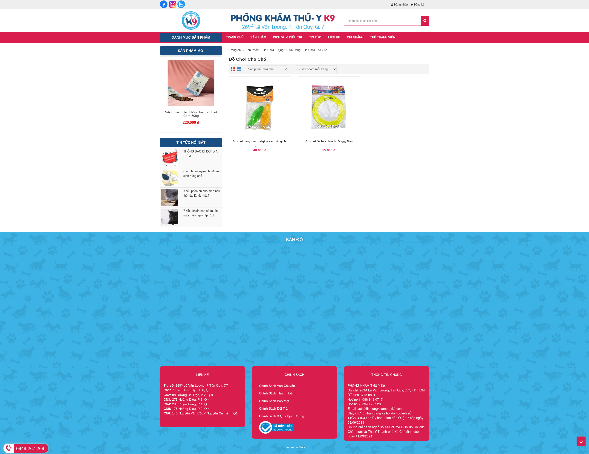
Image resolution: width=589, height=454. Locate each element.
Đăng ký (418, 4)
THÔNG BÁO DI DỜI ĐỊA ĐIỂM (200, 154)
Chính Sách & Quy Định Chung (281, 416)
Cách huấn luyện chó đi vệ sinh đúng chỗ (201, 174)
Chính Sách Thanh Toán (276, 393)
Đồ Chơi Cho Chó (315, 50)
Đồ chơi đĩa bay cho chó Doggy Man (329, 141)
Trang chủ (235, 50)
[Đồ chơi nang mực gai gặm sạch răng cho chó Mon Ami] (260, 107)
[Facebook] (163, 4)
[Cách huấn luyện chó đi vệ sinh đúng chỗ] (168, 177)
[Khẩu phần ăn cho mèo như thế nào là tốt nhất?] (168, 197)
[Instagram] (172, 4)
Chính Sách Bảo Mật (274, 401)
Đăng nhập (400, 4)
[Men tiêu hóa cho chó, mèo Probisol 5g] (201, 83)
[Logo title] (191, 20)
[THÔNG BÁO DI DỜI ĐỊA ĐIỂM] (168, 158)
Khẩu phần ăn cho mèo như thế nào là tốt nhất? (201, 193)
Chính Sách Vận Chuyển (277, 386)
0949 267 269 (30, 448)
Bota (302, 447)
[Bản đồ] (293, 261)
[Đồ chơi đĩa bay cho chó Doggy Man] (329, 107)
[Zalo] (181, 4)
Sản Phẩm (252, 50)
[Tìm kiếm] (425, 21)
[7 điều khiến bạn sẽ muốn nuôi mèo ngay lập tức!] (168, 217)
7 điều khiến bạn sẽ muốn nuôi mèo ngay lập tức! (200, 213)
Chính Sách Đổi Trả (273, 408)
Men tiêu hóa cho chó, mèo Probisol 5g (201, 114)
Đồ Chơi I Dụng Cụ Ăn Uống (281, 50)
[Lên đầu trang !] (581, 441)
